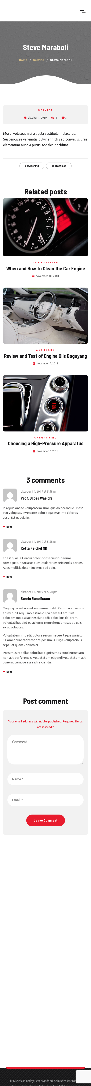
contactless (58, 165)
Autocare (45, 349)
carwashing (32, 165)
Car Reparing (45, 262)
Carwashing (45, 437)
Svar (9, 526)
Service (45, 109)
